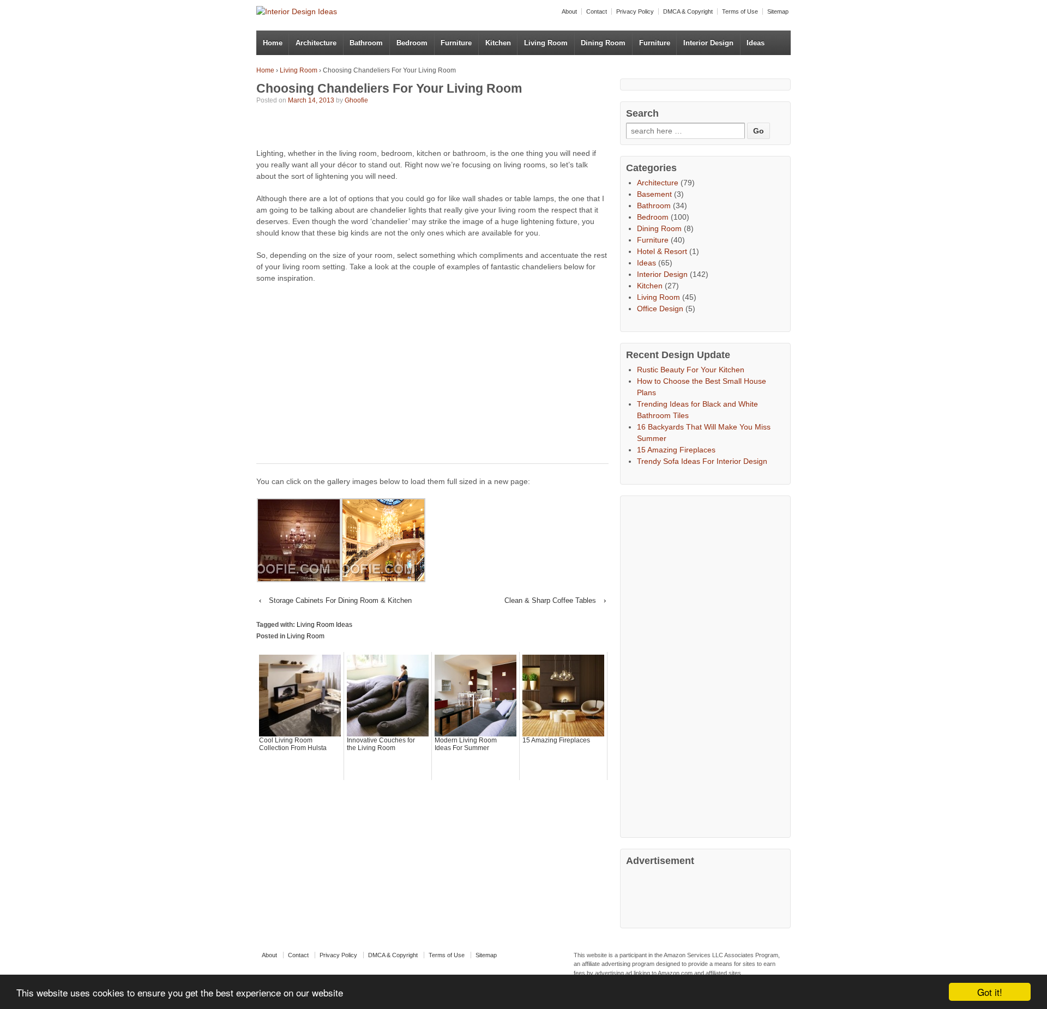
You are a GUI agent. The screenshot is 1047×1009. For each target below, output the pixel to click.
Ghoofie (356, 100)
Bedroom (412, 43)
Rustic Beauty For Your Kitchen (690, 369)
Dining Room (603, 43)
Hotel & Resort (662, 251)
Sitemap (778, 11)
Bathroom (366, 43)
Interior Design (708, 43)
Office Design (660, 308)
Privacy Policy (635, 11)
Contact (596, 11)
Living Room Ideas (324, 625)
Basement (654, 194)
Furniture (456, 43)
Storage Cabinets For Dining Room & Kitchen (340, 600)
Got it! (989, 992)
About (569, 11)
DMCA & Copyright (688, 11)
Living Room (546, 43)
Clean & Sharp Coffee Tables (550, 600)
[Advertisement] (384, 128)
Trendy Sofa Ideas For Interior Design (702, 461)
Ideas (756, 43)
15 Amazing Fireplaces (676, 449)
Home (272, 43)
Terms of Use (740, 11)
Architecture (316, 43)
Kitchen (498, 43)
